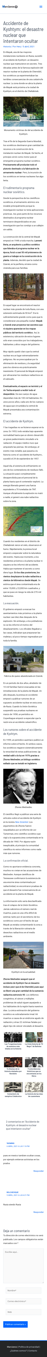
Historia (7, 46)
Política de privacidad (29, 1347)
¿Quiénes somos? (18, 1350)
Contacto (32, 1350)
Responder (38, 1171)
